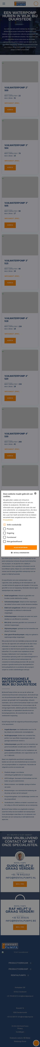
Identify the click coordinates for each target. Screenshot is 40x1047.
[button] (20, 552)
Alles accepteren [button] (21, 547)
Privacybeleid (8, 520)
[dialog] (20, 523)
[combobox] (35, 493)
